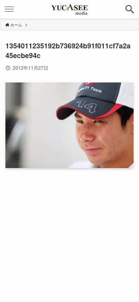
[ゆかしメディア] (69, 9)
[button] (129, 9)
